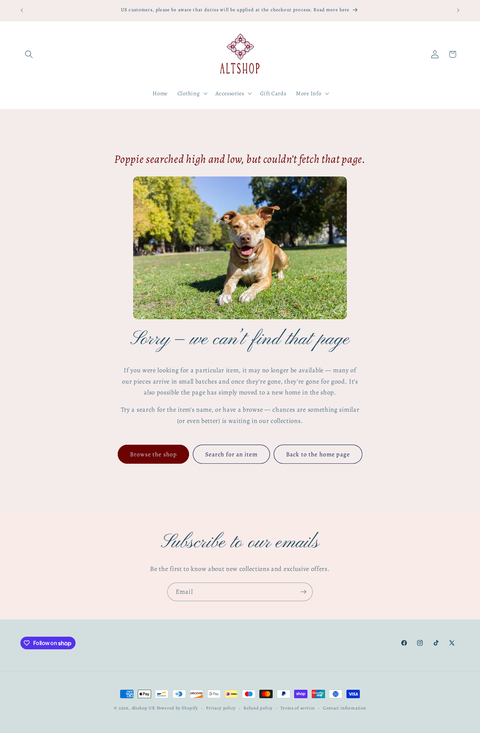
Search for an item (231, 454)
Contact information (344, 708)
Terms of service (297, 708)
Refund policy (258, 708)
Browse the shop (153, 454)
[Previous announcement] (22, 10)
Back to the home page (318, 454)
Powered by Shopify (178, 708)
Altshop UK (143, 708)
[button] (29, 54)
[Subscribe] (303, 592)
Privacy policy (220, 708)
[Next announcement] (458, 10)
